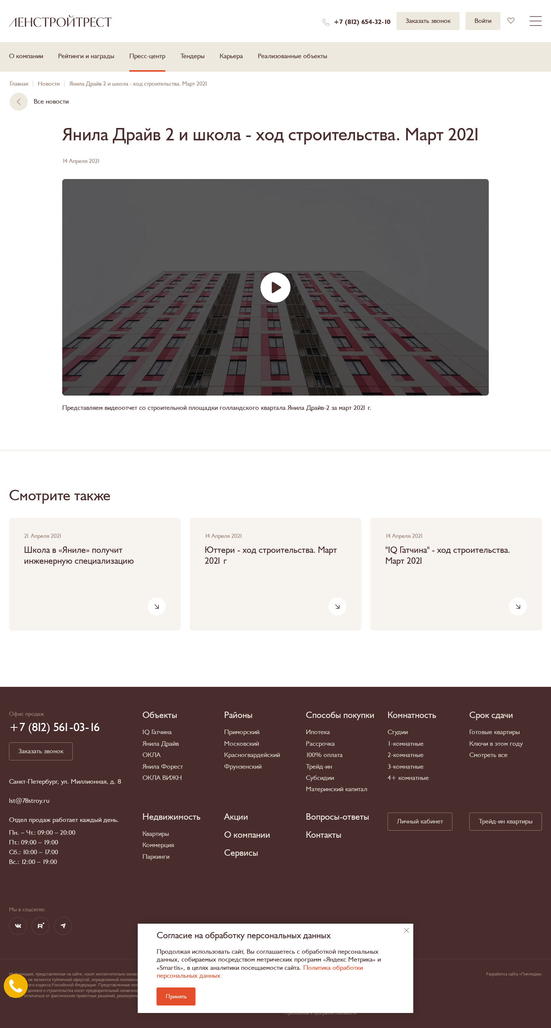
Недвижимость (171, 817)
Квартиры (155, 833)
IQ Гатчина (157, 732)
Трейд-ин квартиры (506, 821)
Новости (49, 84)
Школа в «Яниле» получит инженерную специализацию (79, 556)
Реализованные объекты (292, 56)
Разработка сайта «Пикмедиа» (514, 974)
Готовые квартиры (494, 732)
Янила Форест (162, 766)
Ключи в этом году (496, 743)
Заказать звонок (428, 21)
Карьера (231, 56)
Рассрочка (320, 743)
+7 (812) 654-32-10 (362, 22)
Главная (19, 84)
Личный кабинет (420, 821)
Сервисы (241, 853)
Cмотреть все (488, 755)
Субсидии (320, 778)
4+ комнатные (408, 778)
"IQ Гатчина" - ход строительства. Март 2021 (447, 556)
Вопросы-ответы (337, 817)
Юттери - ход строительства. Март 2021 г (271, 556)
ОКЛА (151, 755)
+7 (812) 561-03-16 (54, 727)
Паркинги (155, 856)
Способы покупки (340, 715)
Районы (238, 715)
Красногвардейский (252, 755)
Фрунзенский (243, 766)
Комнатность (412, 715)
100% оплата (324, 755)
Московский (241, 743)
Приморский (241, 732)
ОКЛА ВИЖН (162, 778)
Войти (483, 21)
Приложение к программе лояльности (320, 1013)
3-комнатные (406, 766)
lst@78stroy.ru (29, 801)
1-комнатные (406, 743)
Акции (236, 817)
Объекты (159, 715)
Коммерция (158, 845)
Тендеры (192, 56)
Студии (398, 732)
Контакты (323, 835)
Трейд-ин (319, 766)
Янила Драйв (160, 743)
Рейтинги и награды (86, 56)
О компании (26, 56)
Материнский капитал (336, 789)
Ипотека (318, 732)
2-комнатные (406, 755)
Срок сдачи (491, 715)
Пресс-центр (147, 56)
